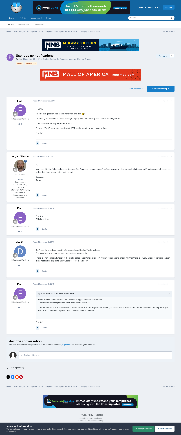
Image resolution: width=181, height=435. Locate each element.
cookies (24, 429)
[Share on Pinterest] (21, 377)
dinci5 (19, 242)
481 (21, 179)
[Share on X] (8, 377)
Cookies (99, 415)
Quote (44, 143)
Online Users (23, 25)
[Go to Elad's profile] (10, 57)
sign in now (67, 344)
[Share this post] (171, 101)
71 (21, 265)
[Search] (172, 18)
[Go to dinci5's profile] (20, 251)
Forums (10, 25)
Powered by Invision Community (90, 420)
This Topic (161, 18)
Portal (48, 18)
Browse (12, 18)
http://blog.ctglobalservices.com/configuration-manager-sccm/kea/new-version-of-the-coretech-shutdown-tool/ (97, 169)
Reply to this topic (160, 89)
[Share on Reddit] (17, 377)
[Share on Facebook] (12, 377)
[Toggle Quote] (39, 294)
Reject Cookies (165, 429)
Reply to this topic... (32, 355)
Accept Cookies (144, 429)
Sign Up (168, 7)
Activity (23, 18)
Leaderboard (39, 25)
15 (21, 124)
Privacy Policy (87, 415)
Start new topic (136, 89)
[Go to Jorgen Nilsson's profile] (20, 166)
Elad (20, 59)
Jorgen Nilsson (20, 156)
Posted (44, 101)
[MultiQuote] (37, 143)
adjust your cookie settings (86, 429)
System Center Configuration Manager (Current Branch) (67, 59)
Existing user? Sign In (149, 7)
